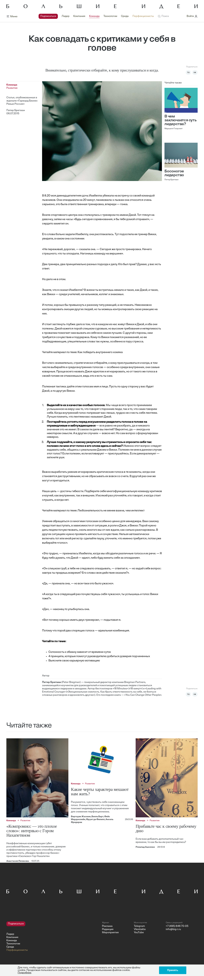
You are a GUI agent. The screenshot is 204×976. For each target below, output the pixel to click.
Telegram (139, 926)
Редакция (107, 929)
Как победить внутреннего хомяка (100, 352)
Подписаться (48, 16)
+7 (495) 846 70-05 (177, 926)
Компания (79, 16)
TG (188, 72)
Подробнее (24, 973)
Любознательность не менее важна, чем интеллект (111, 510)
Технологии (110, 16)
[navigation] (96, 16)
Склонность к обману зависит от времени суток (79, 652)
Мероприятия (110, 932)
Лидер (65, 16)
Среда (125, 16)
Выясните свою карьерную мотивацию (74, 660)
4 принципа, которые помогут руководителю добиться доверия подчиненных (99, 656)
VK (195, 72)
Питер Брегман (15, 110)
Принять (172, 970)
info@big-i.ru (173, 929)
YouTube (139, 932)
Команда (94, 16)
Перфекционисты (143, 16)
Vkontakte (140, 929)
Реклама (107, 926)
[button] (163, 16)
